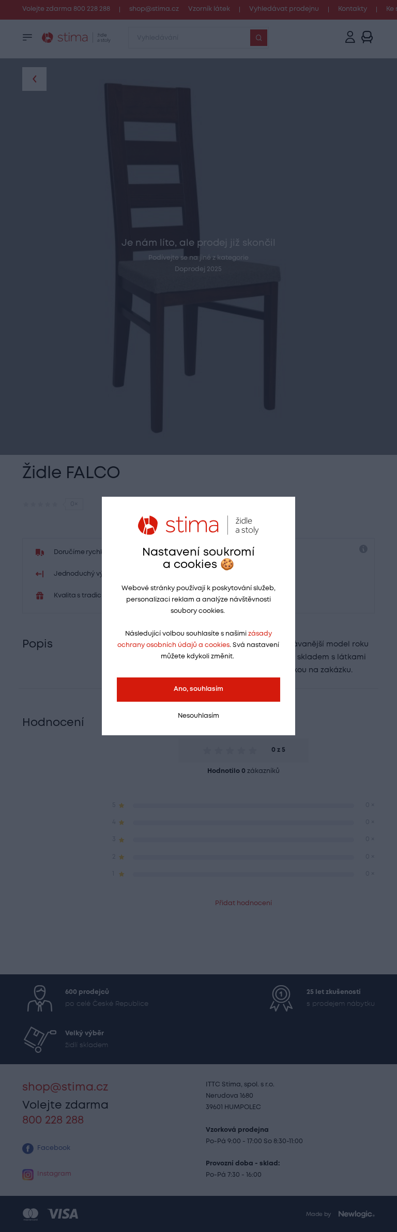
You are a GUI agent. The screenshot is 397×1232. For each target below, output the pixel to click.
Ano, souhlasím (198, 689)
